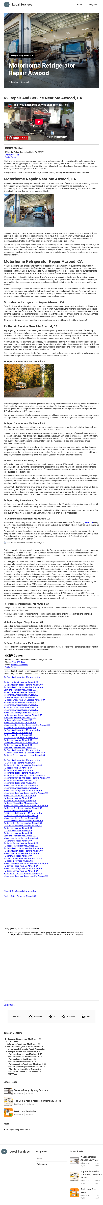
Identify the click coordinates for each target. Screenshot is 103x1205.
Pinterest (71, 1017)
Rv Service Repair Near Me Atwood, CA (21, 682)
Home (79, 5)
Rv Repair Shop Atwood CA (22, 55)
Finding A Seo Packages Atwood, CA (20, 896)
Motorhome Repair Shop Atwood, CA (20, 722)
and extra (89, 522)
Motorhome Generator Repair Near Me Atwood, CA (26, 793)
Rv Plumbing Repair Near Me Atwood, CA (22, 677)
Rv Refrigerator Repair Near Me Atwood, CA (23, 715)
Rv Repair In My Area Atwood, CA (18, 770)
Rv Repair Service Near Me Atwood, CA (21, 843)
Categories (92, 5)
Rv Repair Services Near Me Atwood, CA (25, 1054)
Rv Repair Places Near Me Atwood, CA (21, 780)
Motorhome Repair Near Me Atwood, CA (21, 773)
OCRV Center (10, 157)
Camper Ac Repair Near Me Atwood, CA (21, 697)
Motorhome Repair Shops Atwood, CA (25, 1069)
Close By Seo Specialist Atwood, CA (20, 891)
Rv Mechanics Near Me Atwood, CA (19, 763)
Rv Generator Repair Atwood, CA (18, 732)
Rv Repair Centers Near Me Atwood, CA (21, 707)
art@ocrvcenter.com (19, 665)
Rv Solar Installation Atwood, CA (18, 720)
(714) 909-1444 (12, 155)
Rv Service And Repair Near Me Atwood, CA (23, 808)
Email (89, 1017)
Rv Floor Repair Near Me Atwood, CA (20, 702)
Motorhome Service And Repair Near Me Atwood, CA (27, 725)
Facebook (38, 1017)
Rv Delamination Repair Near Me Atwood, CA (23, 685)
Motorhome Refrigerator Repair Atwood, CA (23, 790)
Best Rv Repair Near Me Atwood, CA (20, 690)
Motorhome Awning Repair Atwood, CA (21, 695)
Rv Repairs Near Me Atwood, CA (18, 740)
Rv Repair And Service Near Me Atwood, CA (23, 765)
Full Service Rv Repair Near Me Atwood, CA (23, 813)
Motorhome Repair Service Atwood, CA (21, 785)
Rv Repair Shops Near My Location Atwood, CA (24, 700)
